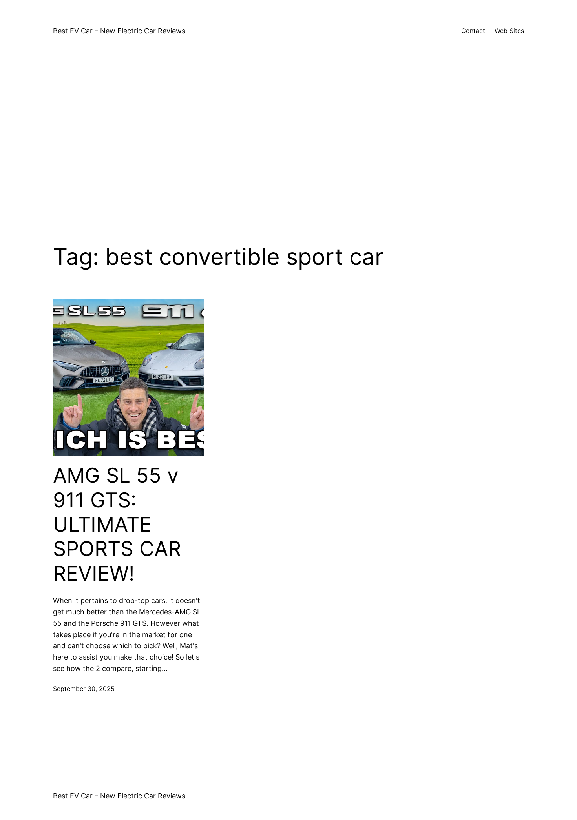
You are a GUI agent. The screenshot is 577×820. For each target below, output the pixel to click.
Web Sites (509, 31)
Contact (473, 31)
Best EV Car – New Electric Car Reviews (119, 31)
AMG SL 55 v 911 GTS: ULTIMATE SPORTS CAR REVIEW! (117, 524)
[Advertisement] (288, 138)
